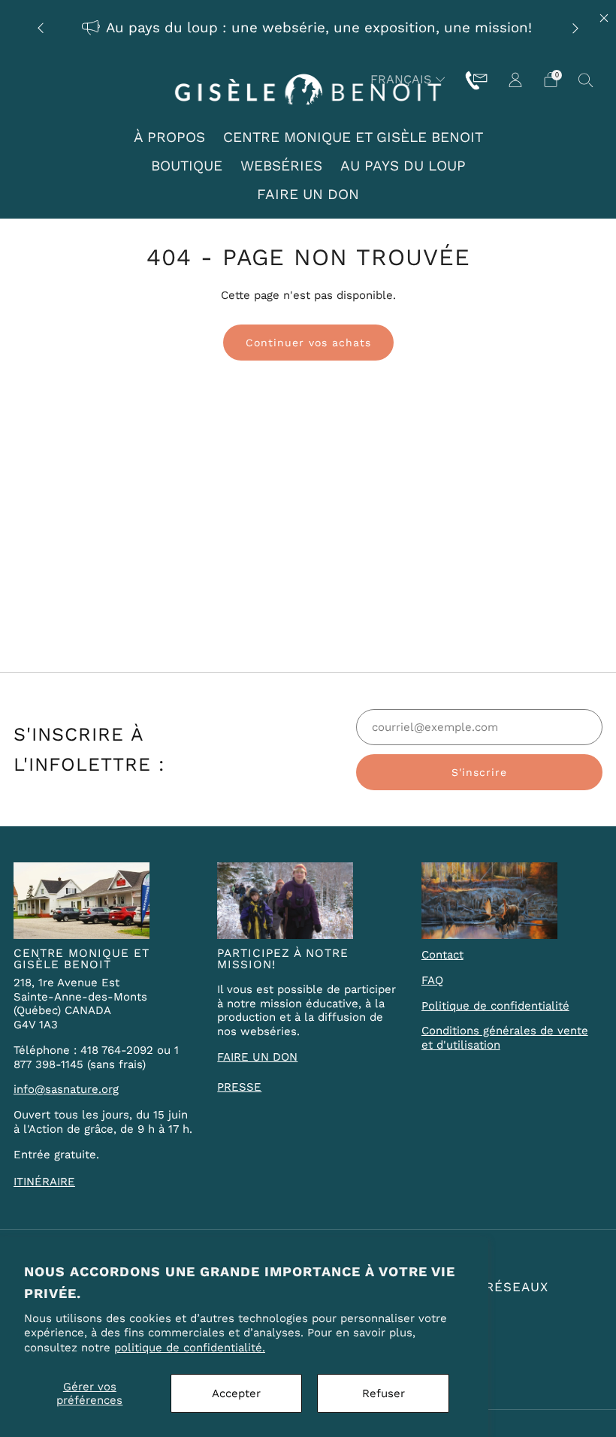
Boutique (186, 165)
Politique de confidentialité (495, 1006)
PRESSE (239, 1087)
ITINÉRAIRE (44, 1181)
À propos (169, 137)
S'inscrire (479, 772)
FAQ (432, 980)
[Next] (575, 28)
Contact (442, 955)
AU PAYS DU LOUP (403, 165)
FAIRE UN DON (257, 1057)
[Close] (604, 18)
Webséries (281, 165)
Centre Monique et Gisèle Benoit (353, 137)
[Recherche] (585, 79)
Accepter (236, 1393)
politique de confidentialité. (189, 1347)
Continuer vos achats (308, 343)
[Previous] (40, 28)
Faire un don (308, 194)
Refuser (383, 1393)
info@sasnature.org (66, 1089)
